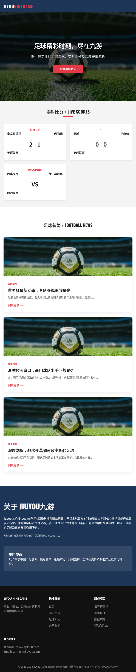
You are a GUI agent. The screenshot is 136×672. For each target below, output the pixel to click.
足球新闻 (54, 619)
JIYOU (18, 6)
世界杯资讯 (101, 606)
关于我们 (54, 625)
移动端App (101, 625)
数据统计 (100, 619)
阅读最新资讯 (68, 69)
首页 (52, 606)
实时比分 (54, 613)
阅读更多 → (15, 305)
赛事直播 (100, 613)
